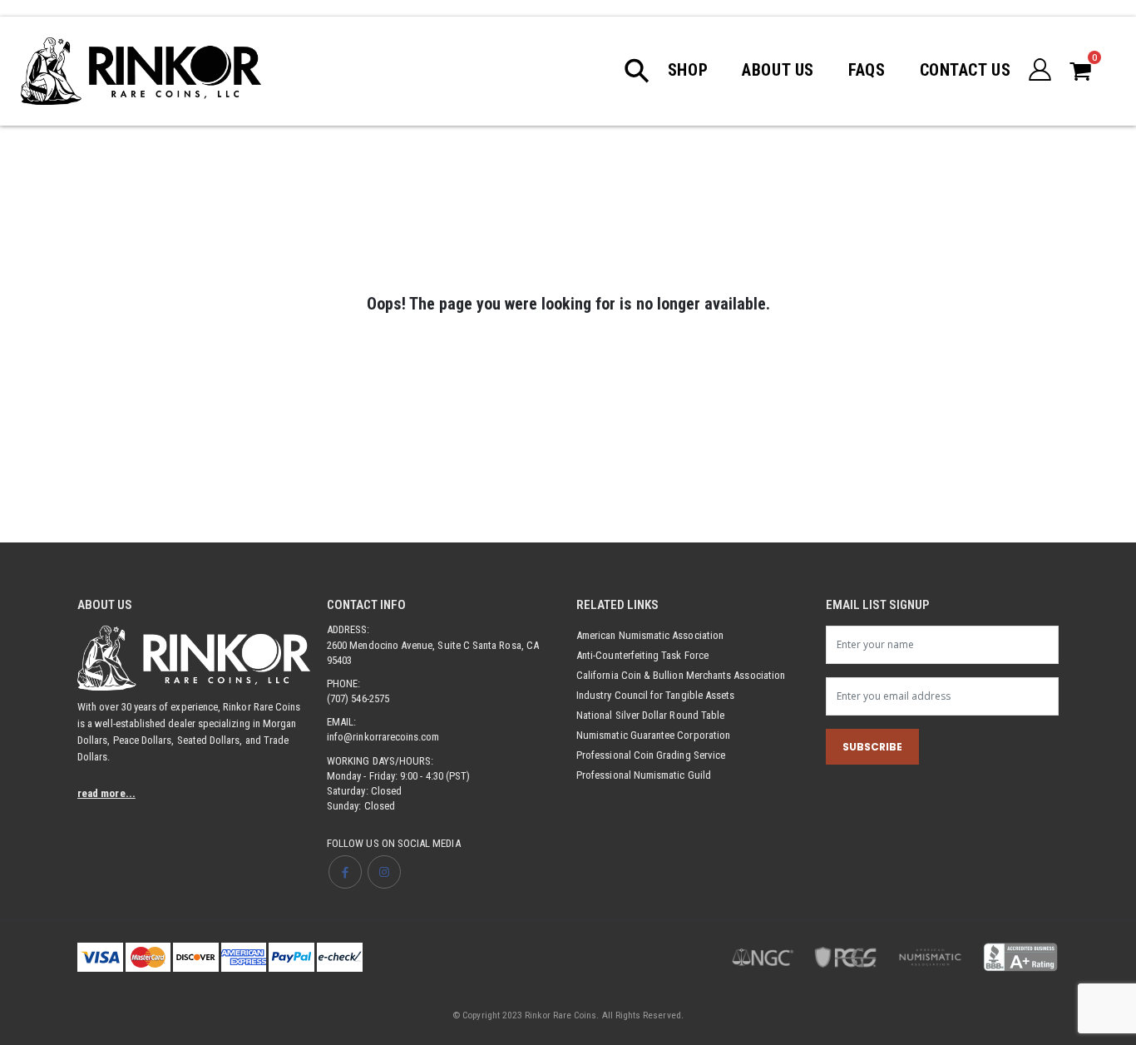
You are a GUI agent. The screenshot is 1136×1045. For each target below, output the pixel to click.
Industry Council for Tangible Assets (655, 695)
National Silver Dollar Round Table (650, 715)
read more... (106, 793)
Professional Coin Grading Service (650, 755)
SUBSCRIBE (872, 747)
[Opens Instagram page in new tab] (384, 872)
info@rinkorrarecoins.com (383, 737)
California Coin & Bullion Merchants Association (680, 675)
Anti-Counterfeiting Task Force (642, 655)
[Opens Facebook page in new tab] (345, 872)
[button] (645, 71)
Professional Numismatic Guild (643, 775)
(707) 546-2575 (358, 698)
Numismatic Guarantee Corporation (653, 735)
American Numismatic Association (650, 635)
